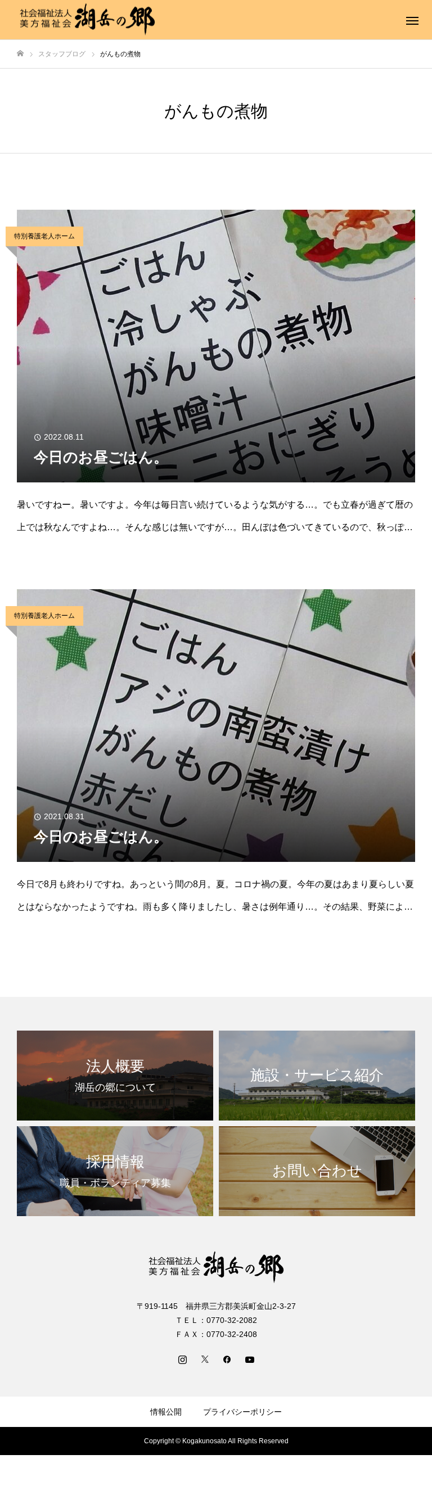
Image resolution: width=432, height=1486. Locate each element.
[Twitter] (204, 1359)
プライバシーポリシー (242, 1411)
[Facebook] (227, 1359)
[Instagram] (182, 1359)
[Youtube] (249, 1359)
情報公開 (166, 1411)
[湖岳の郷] (87, 20)
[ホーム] (20, 53)
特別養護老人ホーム (44, 236)
